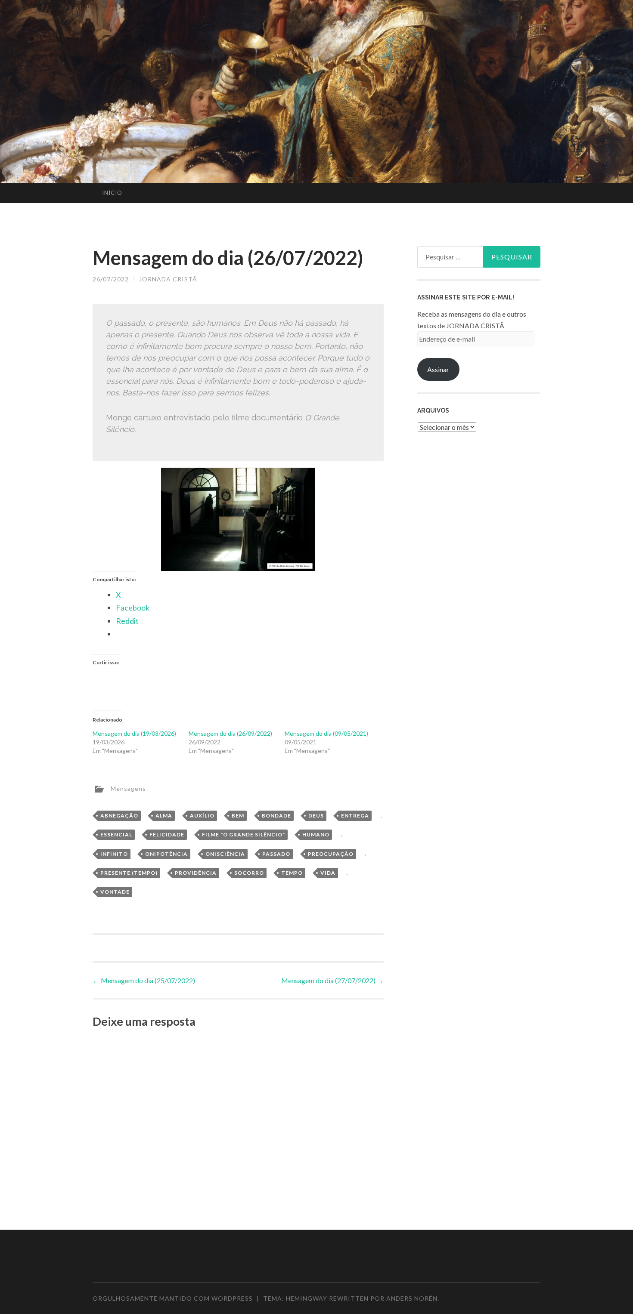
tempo (292, 873)
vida (327, 873)
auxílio (202, 815)
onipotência (166, 854)
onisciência (225, 854)
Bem (238, 815)
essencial (116, 834)
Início (112, 192)
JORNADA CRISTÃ (168, 279)
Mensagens (128, 788)
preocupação (331, 854)
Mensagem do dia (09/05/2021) (326, 733)
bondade (276, 815)
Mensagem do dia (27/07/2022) (332, 980)
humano (315, 834)
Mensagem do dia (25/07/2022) (144, 980)
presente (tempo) (129, 873)
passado (276, 854)
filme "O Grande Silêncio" (243, 834)
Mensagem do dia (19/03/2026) (134, 733)
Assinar (438, 369)
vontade (115, 891)
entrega (355, 815)
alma (163, 815)
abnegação (119, 815)
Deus (316, 815)
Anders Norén (412, 1298)
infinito (114, 854)
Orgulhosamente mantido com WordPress (173, 1298)
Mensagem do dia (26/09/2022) (230, 733)
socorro (249, 873)
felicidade (166, 834)
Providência (196, 873)
